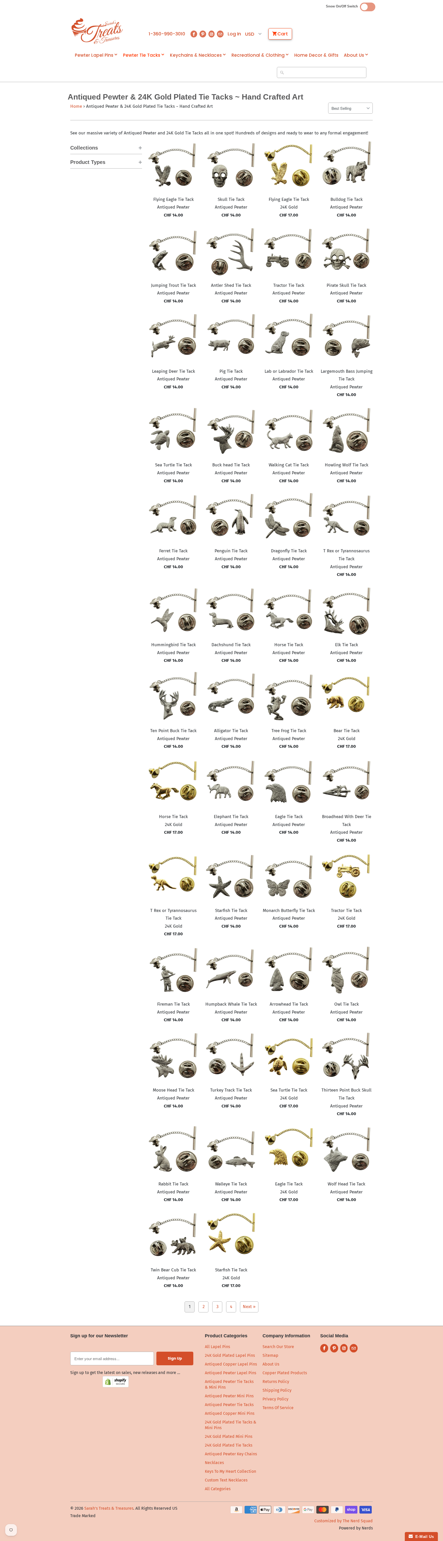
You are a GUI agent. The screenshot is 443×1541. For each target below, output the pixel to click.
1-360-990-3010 (167, 34)
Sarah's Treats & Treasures (108, 1508)
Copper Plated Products (285, 1372)
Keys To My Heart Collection (230, 1471)
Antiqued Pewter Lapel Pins (230, 1372)
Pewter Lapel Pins (94, 55)
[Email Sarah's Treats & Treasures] (220, 34)
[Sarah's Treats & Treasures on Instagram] (211, 34)
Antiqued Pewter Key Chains (231, 1453)
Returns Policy (276, 1381)
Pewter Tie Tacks (141, 55)
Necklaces (214, 1462)
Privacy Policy (275, 1399)
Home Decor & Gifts (316, 55)
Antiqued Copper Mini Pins (229, 1413)
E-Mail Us (423, 1536)
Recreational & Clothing (258, 55)
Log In (234, 34)
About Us (354, 55)
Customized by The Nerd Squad (343, 1520)
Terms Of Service (278, 1407)
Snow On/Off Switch (343, 6)
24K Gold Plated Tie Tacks (228, 1445)
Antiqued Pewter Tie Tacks (229, 1404)
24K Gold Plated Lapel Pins (230, 1355)
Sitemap (270, 1355)
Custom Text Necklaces (226, 1480)
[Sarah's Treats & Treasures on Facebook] (193, 34)
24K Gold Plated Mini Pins (228, 1436)
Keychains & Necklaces (196, 55)
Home (76, 106)
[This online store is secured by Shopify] (116, 1385)
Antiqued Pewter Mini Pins (229, 1395)
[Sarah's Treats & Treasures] (97, 31)
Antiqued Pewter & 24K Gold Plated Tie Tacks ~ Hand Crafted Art (185, 97)
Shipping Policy (277, 1390)
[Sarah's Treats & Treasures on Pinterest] (202, 34)
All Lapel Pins (217, 1346)
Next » (249, 1306)
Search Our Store (278, 1346)
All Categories (217, 1488)
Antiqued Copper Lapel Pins (231, 1364)
